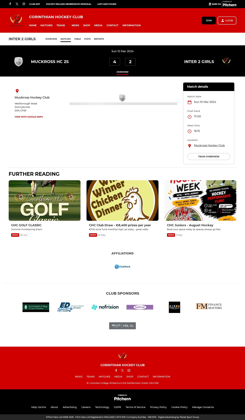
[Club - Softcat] (139, 308)
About (54, 407)
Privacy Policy (158, 407)
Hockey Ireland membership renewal (68, 4)
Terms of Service (136, 407)
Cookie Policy (179, 407)
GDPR (117, 407)
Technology (102, 407)
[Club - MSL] (122, 326)
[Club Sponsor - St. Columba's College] (35, 308)
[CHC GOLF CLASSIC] (44, 200)
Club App (34, 4)
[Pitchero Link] (229, 6)
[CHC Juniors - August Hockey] (200, 200)
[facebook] (10, 4)
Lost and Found (106, 4)
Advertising (70, 407)
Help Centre (38, 407)
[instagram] (23, 4)
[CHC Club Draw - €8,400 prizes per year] (122, 200)
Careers (85, 407)
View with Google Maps (29, 117)
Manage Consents (203, 407)
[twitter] (17, 4)
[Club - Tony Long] (209, 308)
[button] (32, 25)
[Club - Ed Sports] (70, 308)
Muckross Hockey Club (209, 145)
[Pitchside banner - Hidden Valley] (174, 308)
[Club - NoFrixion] (105, 308)
